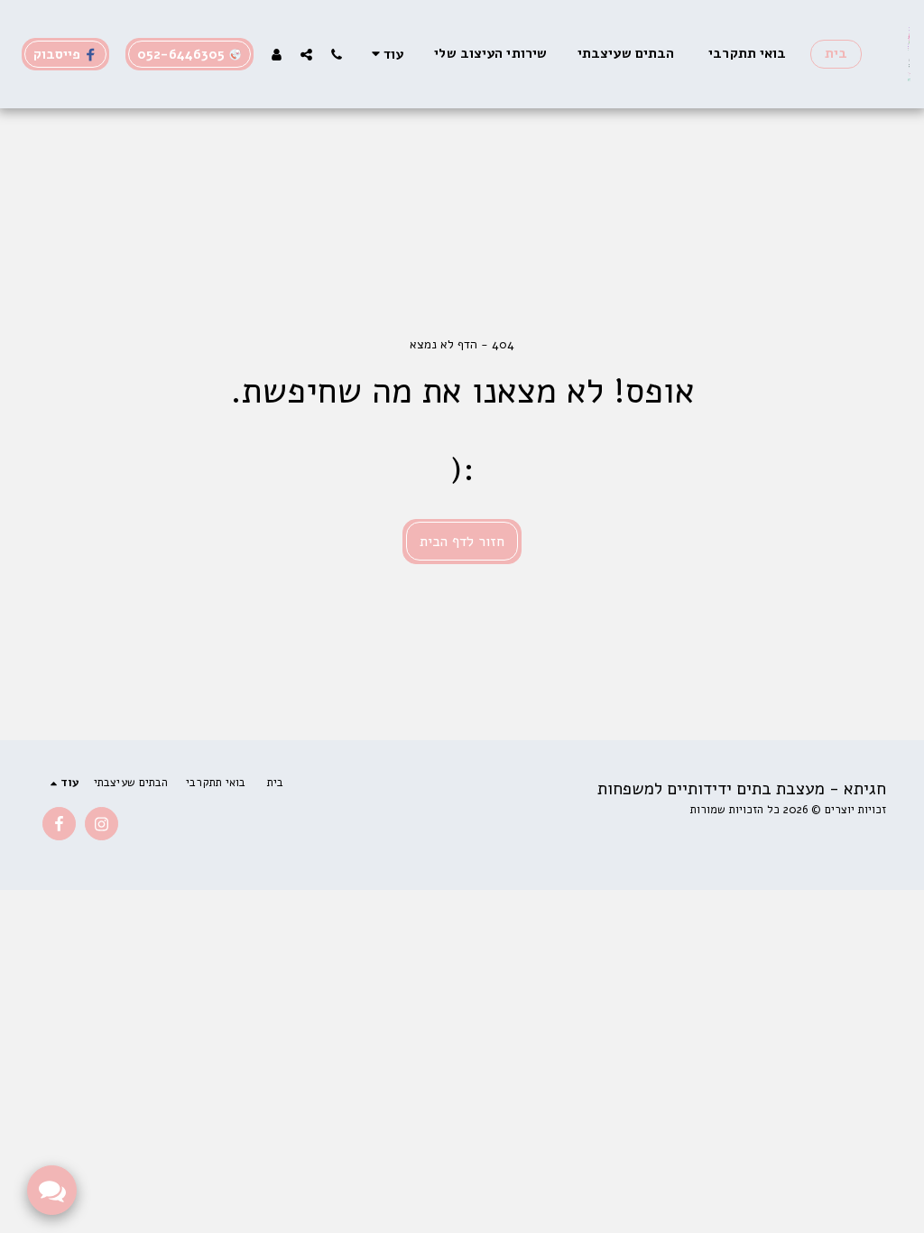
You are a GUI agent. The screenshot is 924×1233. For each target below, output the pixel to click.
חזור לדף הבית (462, 542)
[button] (336, 54)
